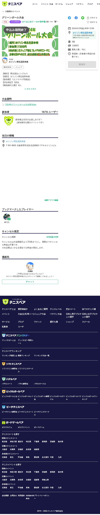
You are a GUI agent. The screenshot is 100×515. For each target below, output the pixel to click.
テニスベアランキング (11, 351)
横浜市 (20, 442)
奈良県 (28, 449)
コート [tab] (35, 4)
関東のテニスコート (9, 438)
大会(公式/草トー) (26, 314)
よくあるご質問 (41, 309)
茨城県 (52, 442)
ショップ (70, 322)
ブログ (21, 322)
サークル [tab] (59, 4)
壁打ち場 (54, 322)
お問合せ (13, 495)
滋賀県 (36, 449)
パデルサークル (40, 384)
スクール (86, 322)
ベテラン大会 (56, 314)
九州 (59, 457)
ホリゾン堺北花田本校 (15, 141)
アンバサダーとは (9, 340)
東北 (11, 457)
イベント (6, 314)
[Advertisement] (82, 89)
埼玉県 (28, 442)
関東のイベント (8, 468)
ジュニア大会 (40, 314)
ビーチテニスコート (25, 412)
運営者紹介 (23, 309)
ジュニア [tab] (69, 4)
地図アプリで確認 (51, 200)
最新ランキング (24, 355)
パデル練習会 (23, 384)
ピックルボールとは (9, 396)
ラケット (38, 322)
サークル (6, 322)
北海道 (4, 457)
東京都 (4, 442)
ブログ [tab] (90, 4)
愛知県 (36, 457)
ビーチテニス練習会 (9, 412)
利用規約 (21, 495)
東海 (27, 457)
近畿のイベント (8, 476)
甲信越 (20, 457)
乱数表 (5, 326)
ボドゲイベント (24, 427)
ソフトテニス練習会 (9, 369)
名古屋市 (45, 457)
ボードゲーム (39, 427)
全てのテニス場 (89, 309)
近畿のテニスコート (9, 446)
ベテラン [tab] (80, 4)
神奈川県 (13, 442)
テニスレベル (56, 309)
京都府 (20, 449)
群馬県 (44, 442)
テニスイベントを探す (11, 464)
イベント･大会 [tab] (47, 4)
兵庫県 (12, 449)
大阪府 (4, 449)
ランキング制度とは (9, 355)
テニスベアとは (9, 309)
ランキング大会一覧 (41, 355)
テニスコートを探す (11, 434)
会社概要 (5, 495)
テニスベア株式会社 (55, 511)
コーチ (21, 326)
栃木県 (60, 442)
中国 (51, 457)
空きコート (71, 309)
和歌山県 (45, 480)
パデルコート (7, 384)
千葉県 (36, 442)
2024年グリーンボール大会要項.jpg (20, 104)
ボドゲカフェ (7, 427)
